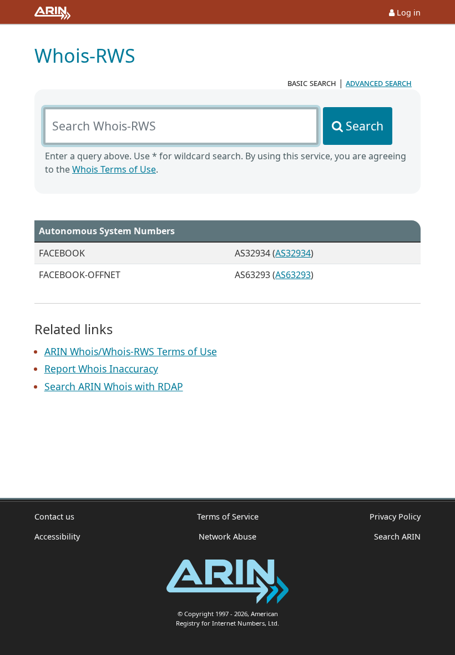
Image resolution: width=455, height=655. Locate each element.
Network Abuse (227, 536)
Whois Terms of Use (114, 169)
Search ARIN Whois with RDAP (113, 386)
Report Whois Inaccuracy (101, 368)
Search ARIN (397, 536)
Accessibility (57, 536)
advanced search (379, 83)
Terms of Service (228, 516)
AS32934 (293, 253)
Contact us (54, 516)
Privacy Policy (395, 516)
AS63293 (293, 275)
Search (364, 126)
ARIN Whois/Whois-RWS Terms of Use (130, 351)
